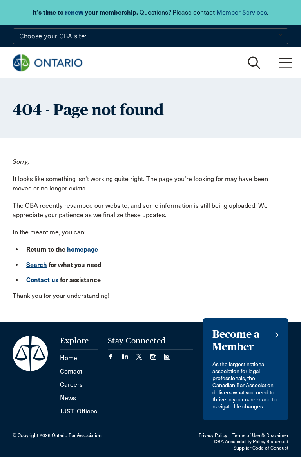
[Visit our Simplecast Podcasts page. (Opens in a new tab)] (167, 354)
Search (36, 264)
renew (74, 12)
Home (68, 358)
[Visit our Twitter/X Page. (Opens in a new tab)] (143, 354)
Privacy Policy (213, 435)
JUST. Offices (78, 411)
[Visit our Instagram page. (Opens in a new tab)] (157, 354)
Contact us (42, 280)
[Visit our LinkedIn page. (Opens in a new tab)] (129, 354)
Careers (71, 384)
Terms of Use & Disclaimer (260, 435)
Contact (71, 371)
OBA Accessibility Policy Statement (251, 441)
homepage (82, 249)
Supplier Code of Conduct (261, 448)
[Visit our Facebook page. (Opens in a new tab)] (115, 354)
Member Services (241, 12)
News (68, 398)
